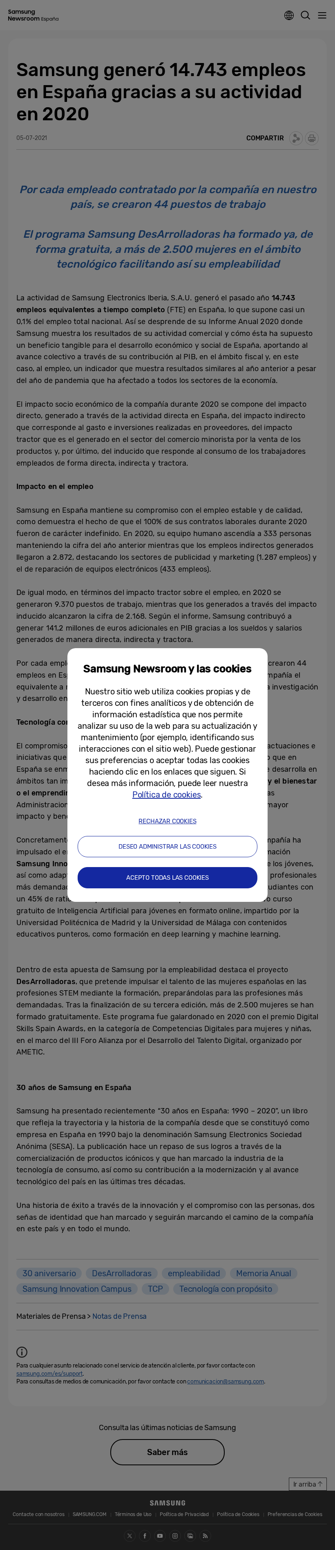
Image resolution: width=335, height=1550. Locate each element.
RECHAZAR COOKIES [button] (167, 821)
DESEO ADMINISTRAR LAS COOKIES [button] (167, 846)
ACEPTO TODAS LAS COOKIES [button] (167, 877)
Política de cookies (166, 795)
